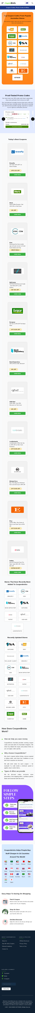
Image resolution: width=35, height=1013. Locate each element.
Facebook (6, 973)
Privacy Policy (23, 943)
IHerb (11, 203)
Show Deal (17, 174)
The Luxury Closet (11, 661)
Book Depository (15, 362)
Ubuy (24, 649)
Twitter (5, 976)
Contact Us (5, 949)
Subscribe (6, 988)
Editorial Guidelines (7, 946)
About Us (4, 941)
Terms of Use (23, 946)
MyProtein (13, 282)
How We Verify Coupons (8, 943)
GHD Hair (12, 401)
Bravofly (12, 163)
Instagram (6, 978)
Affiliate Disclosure (24, 941)
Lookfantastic (14, 441)
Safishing (24, 608)
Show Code (17, 294)
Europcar (12, 322)
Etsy (11, 521)
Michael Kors (14, 481)
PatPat (12, 560)
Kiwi (11, 242)
